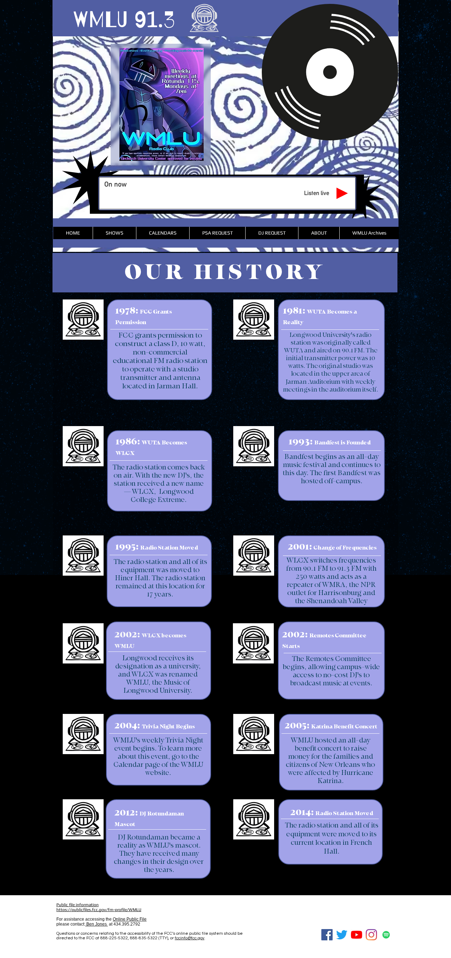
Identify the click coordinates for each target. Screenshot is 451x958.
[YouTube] (356, 934)
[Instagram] (371, 934)
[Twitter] (341, 934)
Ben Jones (96, 924)
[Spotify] (386, 934)
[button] (162, 233)
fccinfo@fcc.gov (189, 938)
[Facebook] (327, 934)
